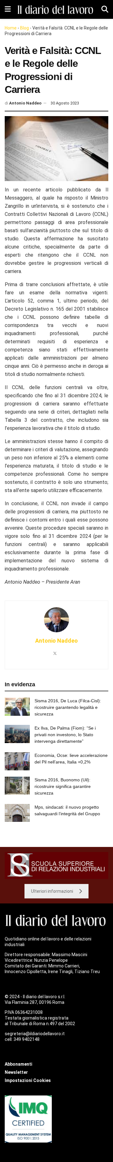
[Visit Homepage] (56, 9)
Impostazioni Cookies (28, 1080)
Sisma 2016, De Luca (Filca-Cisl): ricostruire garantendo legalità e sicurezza (68, 707)
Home (11, 27)
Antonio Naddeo (25, 103)
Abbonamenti (18, 1064)
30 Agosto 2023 (65, 103)
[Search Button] (104, 9)
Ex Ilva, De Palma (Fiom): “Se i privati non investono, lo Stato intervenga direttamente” (65, 735)
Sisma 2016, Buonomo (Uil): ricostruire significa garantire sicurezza (63, 786)
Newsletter (16, 1072)
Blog (24, 27)
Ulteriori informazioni (52, 891)
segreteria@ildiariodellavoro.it (35, 1033)
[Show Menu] (8, 9)
